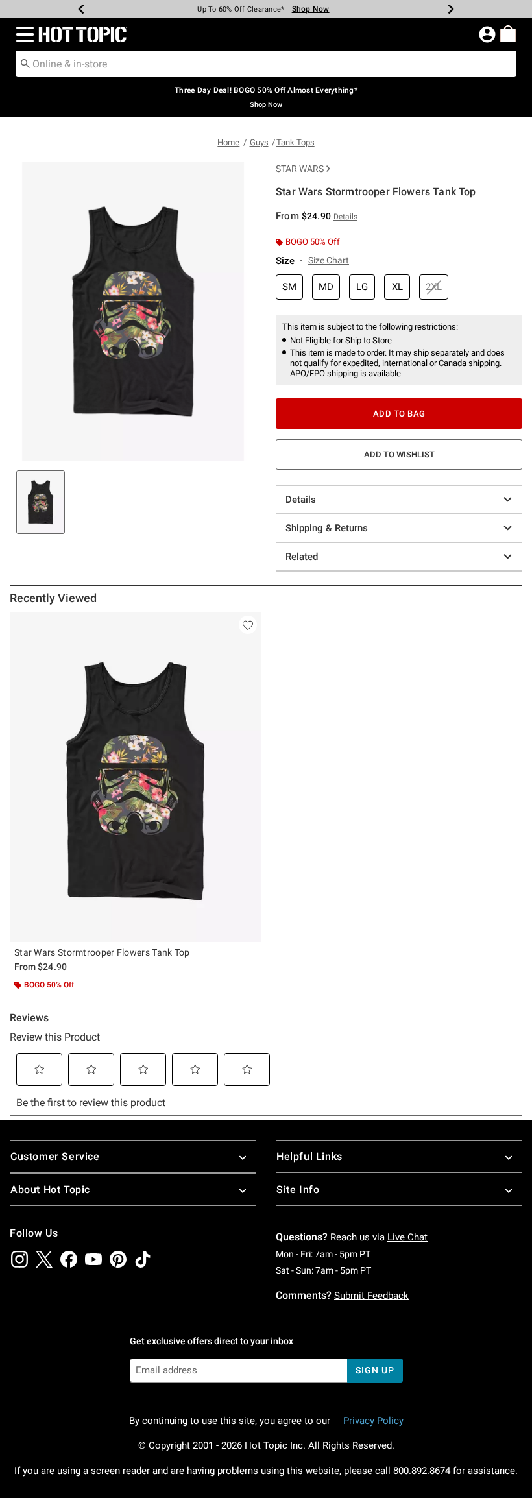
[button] (22, 34)
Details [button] (345, 216)
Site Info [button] (297, 1189)
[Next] (451, 9)
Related (301, 556)
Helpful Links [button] (309, 1156)
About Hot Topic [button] (50, 1189)
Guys (259, 142)
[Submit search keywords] (25, 63)
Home (228, 142)
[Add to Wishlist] (248, 625)
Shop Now (311, 9)
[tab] (40, 502)
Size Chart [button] (328, 260)
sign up (375, 1370)
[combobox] (266, 64)
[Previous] (81, 9)
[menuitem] (508, 33)
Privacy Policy (373, 1421)
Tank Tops (295, 142)
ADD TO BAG (399, 413)
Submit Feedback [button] (371, 1295)
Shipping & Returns (326, 528)
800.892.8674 (421, 1471)
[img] (19, 1259)
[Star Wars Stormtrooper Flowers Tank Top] (135, 777)
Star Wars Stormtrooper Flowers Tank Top (102, 952)
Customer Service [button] (55, 1156)
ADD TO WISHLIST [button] (399, 454)
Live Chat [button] (407, 1237)
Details (300, 499)
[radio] (289, 287)
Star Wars (300, 168)
